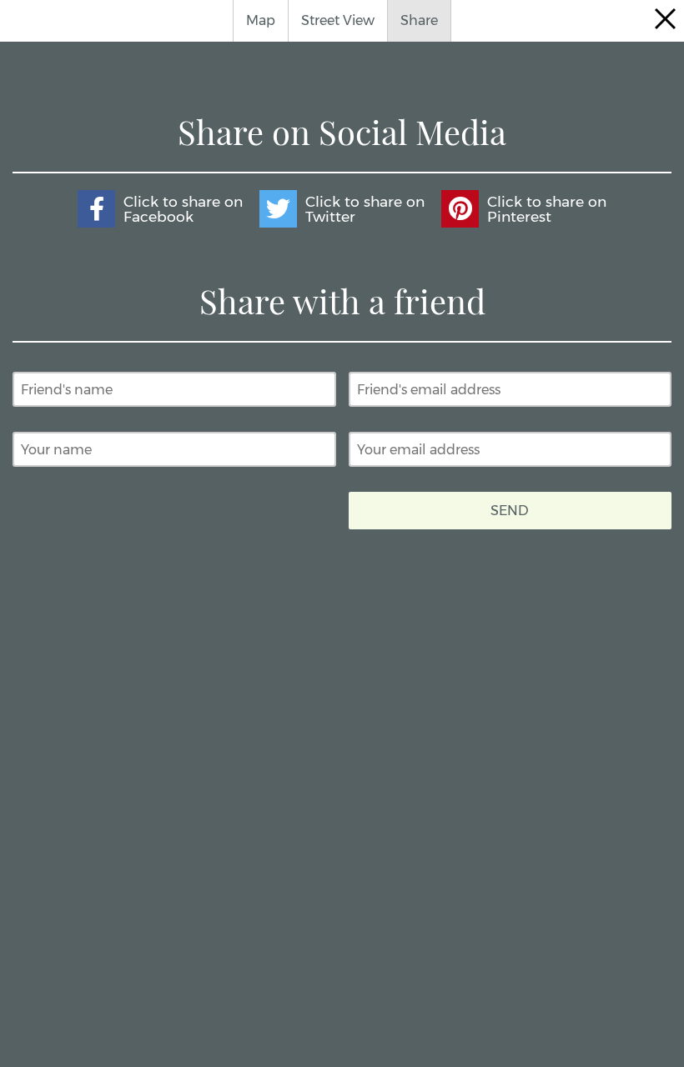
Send (509, 510)
